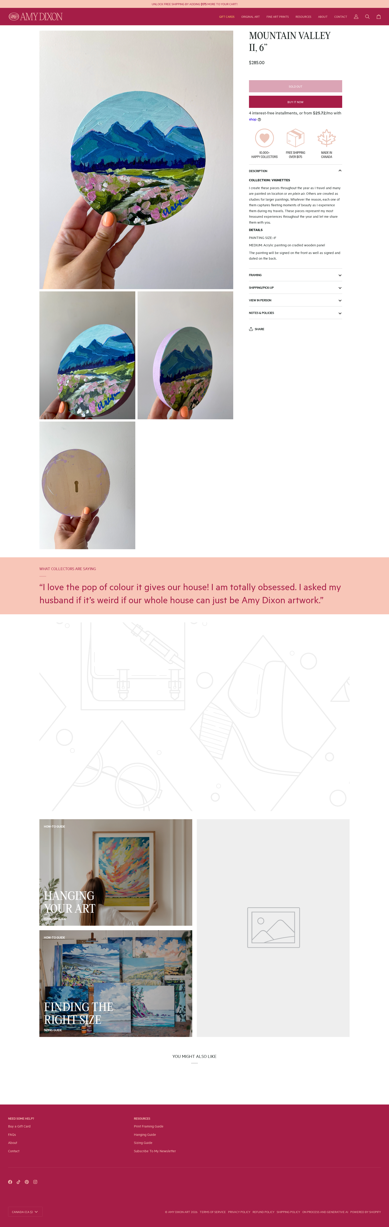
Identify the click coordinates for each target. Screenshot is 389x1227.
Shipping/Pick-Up (261, 287)
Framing (255, 275)
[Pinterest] (27, 1182)
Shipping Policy (288, 1212)
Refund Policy (263, 1212)
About (12, 1142)
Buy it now (295, 102)
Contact (13, 1151)
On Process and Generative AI (325, 1212)
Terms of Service (213, 1212)
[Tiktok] (18, 1182)
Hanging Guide (55, 918)
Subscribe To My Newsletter (155, 1151)
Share (259, 329)
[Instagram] (35, 1182)
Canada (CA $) (22, 1212)
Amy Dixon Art (179, 1212)
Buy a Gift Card (19, 1126)
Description (258, 171)
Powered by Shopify (365, 1212)
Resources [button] (142, 1118)
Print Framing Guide (148, 1126)
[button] (250, 16)
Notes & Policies (261, 313)
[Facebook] (10, 1182)
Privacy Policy (239, 1212)
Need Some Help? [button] (21, 1118)
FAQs (12, 1134)
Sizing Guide (53, 1030)
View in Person (260, 300)
